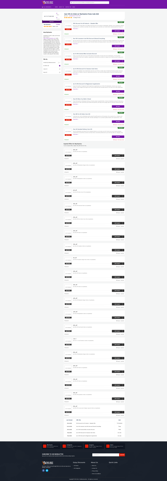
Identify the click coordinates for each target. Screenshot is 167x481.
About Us (61, 7)
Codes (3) (45, 69)
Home (56, 7)
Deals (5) (45, 72)
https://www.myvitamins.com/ (49, 38)
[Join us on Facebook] (43, 470)
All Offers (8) (46, 65)
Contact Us (68, 7)
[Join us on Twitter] (47, 470)
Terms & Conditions (96, 473)
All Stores (76, 465)
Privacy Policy (95, 471)
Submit (121, 454)
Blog (74, 7)
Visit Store (52, 21)
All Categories (47, 7)
